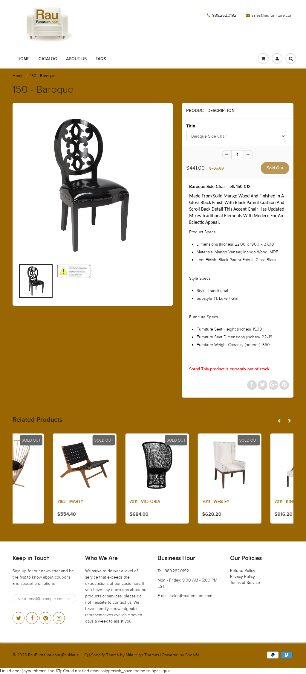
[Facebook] (32, 618)
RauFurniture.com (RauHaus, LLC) (58, 655)
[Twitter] (19, 618)
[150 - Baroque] (92, 185)
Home (23, 59)
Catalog (48, 59)
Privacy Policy (242, 576)
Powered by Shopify (180, 655)
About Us (76, 59)
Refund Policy (242, 570)
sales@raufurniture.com (272, 15)
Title (190, 126)
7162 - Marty (32, 502)
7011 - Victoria (106, 502)
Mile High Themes (142, 655)
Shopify (98, 655)
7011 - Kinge (248, 502)
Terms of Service (245, 582)
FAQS (101, 59)
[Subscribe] (69, 599)
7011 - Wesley (177, 502)
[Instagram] (59, 618)
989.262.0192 (224, 15)
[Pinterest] (45, 618)
